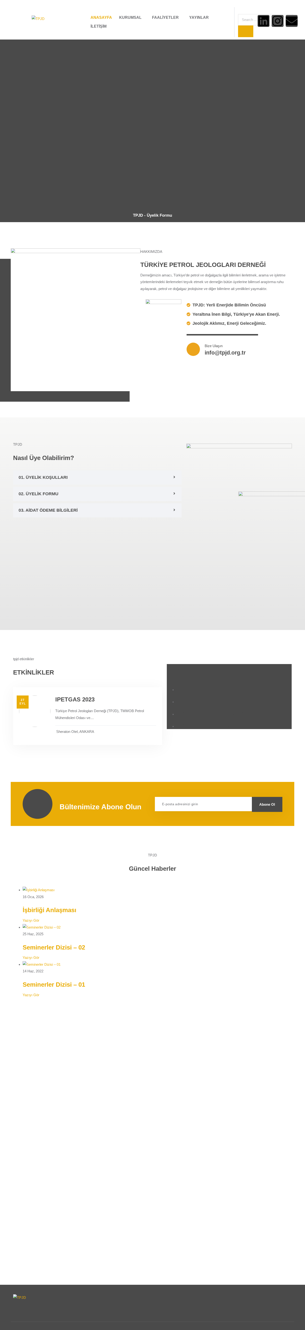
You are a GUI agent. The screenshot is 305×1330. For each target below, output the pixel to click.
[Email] (218, 804)
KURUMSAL (130, 17)
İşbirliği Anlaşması (49, 910)
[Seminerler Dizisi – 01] (42, 964)
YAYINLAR (199, 17)
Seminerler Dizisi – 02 (54, 947)
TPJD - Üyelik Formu (152, 215)
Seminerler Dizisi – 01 (54, 984)
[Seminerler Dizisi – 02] (42, 927)
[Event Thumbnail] (35, 711)
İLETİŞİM (99, 26)
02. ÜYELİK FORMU (38, 493)
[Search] (245, 31)
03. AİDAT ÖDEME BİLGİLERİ (48, 510)
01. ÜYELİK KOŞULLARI (43, 477)
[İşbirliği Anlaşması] (39, 890)
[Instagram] (278, 21)
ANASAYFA (101, 17)
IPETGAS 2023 (75, 699)
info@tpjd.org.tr (225, 353)
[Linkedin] (263, 21)
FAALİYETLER (165, 17)
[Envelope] (292, 21)
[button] (97, 477)
